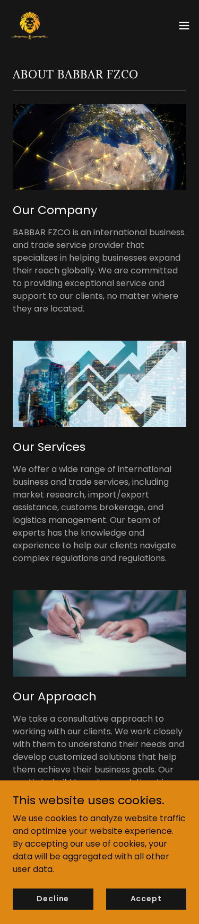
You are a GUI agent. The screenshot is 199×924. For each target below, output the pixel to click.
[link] (29, 25)
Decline (53, 898)
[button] (184, 25)
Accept (146, 898)
